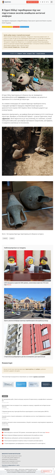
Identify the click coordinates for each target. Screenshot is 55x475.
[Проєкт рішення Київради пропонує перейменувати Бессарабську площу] (27, 303)
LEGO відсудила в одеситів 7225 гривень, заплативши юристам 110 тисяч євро (26, 432)
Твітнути (23, 4)
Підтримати (41, 4)
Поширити (14, 4)
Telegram (19, 53)
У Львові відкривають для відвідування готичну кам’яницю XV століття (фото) (24, 443)
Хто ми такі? (24, 47)
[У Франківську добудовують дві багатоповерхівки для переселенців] (27, 339)
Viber (33, 53)
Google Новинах (41, 53)
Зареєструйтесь (29, 369)
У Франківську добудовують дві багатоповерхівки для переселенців (24, 356)
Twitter (24, 53)
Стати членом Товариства (12, 47)
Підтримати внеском (32, 2)
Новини (17, 26)
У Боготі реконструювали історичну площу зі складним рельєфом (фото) (23, 440)
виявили (21, 97)
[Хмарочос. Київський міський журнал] (6, 2)
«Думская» (6, 118)
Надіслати (32, 4)
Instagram (29, 53)
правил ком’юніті (39, 376)
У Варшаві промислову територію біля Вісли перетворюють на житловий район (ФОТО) (25, 411)
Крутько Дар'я (26, 26)
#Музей (5, 238)
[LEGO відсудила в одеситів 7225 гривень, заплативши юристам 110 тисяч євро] (27, 266)
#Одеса (12, 238)
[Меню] (51, 2)
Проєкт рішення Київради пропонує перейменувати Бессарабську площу (26, 320)
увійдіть (38, 369)
